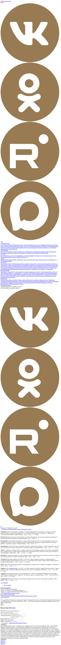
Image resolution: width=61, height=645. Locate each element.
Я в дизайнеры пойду (12, 568)
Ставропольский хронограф (21, 272)
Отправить (3, 624)
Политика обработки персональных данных (26, 596)
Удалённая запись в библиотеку (32, 251)
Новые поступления (41, 265)
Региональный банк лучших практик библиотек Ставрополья (23, 281)
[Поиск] (4, 242)
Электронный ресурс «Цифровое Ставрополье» (24, 265)
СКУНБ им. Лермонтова (8, 529)
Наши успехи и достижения (27, 246)
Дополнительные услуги (50, 255)
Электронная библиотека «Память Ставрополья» (24, 263)
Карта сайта (4, 594)
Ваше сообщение (5, 618)
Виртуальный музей (14, 246)
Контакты (10, 251)
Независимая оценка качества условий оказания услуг (14, 257)
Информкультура (11, 268)
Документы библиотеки (30, 245)
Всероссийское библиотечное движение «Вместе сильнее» (33, 280)
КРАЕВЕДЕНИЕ (5, 270)
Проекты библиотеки (47, 245)
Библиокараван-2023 (6, 284)
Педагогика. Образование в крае (23, 529)
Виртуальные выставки (42, 259)
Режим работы (4, 251)
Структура (38, 245)
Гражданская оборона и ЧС (44, 247)
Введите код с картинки (7, 620)
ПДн (26, 638)
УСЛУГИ (3, 254)
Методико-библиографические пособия (42, 282)
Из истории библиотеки (7, 245)
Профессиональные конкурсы (16, 282)
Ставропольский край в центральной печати (43, 274)
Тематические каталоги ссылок (29, 266)
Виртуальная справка (21, 268)
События (14, 259)
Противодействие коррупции (8, 247)
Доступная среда (22, 253)
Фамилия (3, 610)
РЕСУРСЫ (3, 262)
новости (3, 258)
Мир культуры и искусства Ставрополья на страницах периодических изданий (29, 275)
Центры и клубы (31, 253)
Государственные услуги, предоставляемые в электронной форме (17, 255)
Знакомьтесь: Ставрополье (7, 272)
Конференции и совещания (46, 281)
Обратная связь (44, 253)
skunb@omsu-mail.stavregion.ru (12, 593)
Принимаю (3, 639)
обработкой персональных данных (18, 623)
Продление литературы (6, 253)
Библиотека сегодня (18, 245)
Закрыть (3, 641)
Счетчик (3, 596)
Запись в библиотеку (19, 251)
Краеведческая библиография (12, 274)
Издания (19, 266)
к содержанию (4, 582)
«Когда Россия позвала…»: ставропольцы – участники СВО (16, 273)
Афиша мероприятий (6, 259)
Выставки (32, 259)
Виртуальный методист (17, 284)
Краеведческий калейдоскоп (8, 277)
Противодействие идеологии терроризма (26, 247)
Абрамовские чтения (26, 274)
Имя (2, 612)
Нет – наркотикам (48, 269)
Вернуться (3, 642)
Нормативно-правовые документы (9, 280)
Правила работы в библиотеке (48, 251)
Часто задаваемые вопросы (51, 246)
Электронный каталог (6, 263)
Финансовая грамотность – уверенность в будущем (30, 269)
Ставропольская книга (34, 272)
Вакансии (14, 249)
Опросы (38, 253)
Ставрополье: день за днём (23, 259)
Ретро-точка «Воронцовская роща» (47, 276)
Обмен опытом (28, 282)
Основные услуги (38, 255)
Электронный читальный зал (44, 263)
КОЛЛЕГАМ (4, 278)
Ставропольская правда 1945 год (48, 272)
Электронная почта (6, 615)
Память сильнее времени (37, 273)
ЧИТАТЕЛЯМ (4, 250)
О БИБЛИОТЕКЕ (5, 243)
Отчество (3, 614)
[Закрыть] (2, 604)
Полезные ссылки (9, 596)
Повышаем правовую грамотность (35, 268)
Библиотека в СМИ (39, 246)
